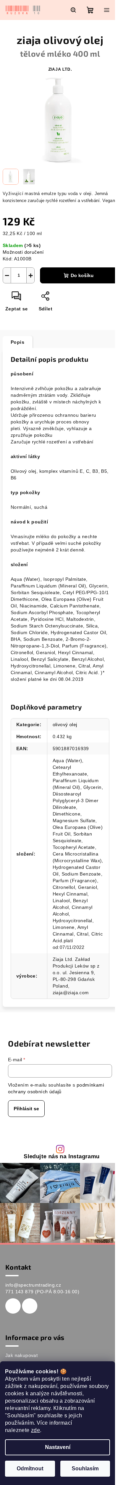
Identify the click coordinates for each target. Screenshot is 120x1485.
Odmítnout (30, 1468)
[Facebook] (13, 1306)
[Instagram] (29, 1306)
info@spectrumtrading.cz (33, 1285)
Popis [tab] (17, 342)
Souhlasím (85, 1468)
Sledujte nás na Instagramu (61, 1157)
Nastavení (57, 1447)
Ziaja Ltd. (60, 69)
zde (35, 1430)
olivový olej (65, 724)
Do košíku (82, 275)
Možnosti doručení (23, 252)
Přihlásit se (26, 1108)
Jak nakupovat (21, 1355)
